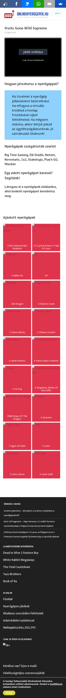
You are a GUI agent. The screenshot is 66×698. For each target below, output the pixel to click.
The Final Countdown (16, 567)
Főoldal (7, 599)
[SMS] (27, 4)
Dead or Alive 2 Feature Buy (20, 552)
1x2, (24, 159)
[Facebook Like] (5, 4)
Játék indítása (33, 52)
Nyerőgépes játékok (16, 606)
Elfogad (9, 693)
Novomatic (12, 159)
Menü (57, 13)
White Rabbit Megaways (19, 560)
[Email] (49, 4)
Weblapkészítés (13, 627)
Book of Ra (10, 581)
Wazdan (10, 164)
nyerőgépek (32, 187)
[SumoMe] (60, 4)
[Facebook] (16, 4)
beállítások (56, 684)
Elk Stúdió (37, 155)
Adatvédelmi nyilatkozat (19, 620)
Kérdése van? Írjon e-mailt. (20, 666)
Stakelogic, (36, 159)
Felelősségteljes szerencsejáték (24, 673)
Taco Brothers (12, 574)
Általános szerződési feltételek (23, 613)
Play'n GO (50, 159)
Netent (50, 155)
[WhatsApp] (38, 4)
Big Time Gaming (16, 155)
